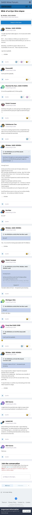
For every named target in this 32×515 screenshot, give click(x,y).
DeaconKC (22, 331)
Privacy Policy (12, 502)
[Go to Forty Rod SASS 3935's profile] (3, 326)
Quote (7, 62)
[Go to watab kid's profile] (3, 422)
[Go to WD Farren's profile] (3, 403)
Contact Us (21, 502)
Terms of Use (4, 513)
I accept (27, 511)
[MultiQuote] (2, 62)
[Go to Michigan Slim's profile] (3, 301)
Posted (11, 30)
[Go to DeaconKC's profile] (3, 69)
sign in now (9, 467)
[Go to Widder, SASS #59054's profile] (3, 29)
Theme (4, 502)
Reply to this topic (16, 22)
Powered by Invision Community (16, 506)
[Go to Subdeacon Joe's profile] (3, 125)
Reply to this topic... (10, 477)
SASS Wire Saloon (13, 17)
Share (8, 485)
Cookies (28, 502)
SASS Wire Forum (9, 2)
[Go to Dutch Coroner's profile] (3, 104)
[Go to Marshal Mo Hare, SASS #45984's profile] (3, 87)
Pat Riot (21, 234)
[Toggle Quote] (3, 151)
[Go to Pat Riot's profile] (3, 211)
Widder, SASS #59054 (9, 15)
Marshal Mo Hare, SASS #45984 (17, 86)
